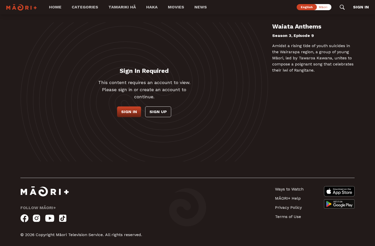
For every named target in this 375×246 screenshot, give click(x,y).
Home (55, 7)
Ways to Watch (289, 189)
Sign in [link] (361, 7)
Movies (176, 7)
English (307, 7)
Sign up (158, 111)
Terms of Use (288, 216)
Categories (85, 7)
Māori (323, 7)
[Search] (342, 7)
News (200, 7)
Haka (152, 7)
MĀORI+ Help (288, 198)
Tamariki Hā (122, 7)
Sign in (129, 111)
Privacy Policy (288, 207)
